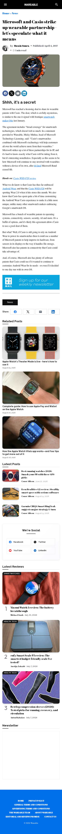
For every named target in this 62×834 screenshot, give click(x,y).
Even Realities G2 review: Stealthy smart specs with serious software (40, 491)
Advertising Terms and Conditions (31, 808)
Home (5, 13)
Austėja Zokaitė (18, 666)
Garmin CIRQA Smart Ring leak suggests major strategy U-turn (38, 508)
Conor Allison (27, 481)
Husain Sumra (21, 45)
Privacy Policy (36, 800)
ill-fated (37, 165)
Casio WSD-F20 (36, 188)
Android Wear (9, 188)
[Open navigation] (5, 5)
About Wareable (44, 812)
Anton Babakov (18, 717)
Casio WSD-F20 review (24, 178)
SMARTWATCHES (12, 574)
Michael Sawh (17, 615)
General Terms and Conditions (31, 804)
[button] (5, 93)
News (15, 13)
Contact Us (50, 816)
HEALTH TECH (10, 622)
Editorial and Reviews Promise (22, 816)
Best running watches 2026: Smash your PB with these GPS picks (37, 474)
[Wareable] (31, 4)
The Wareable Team (19, 812)
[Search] (57, 5)
